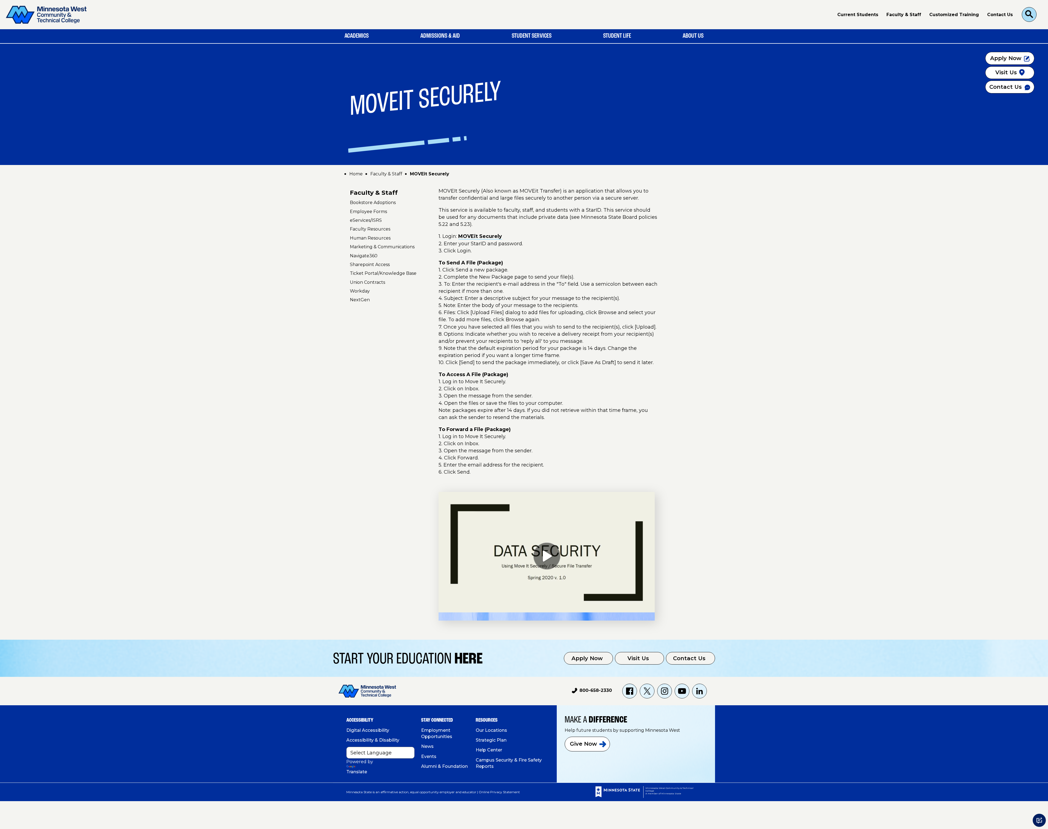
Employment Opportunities (436, 733)
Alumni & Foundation (444, 766)
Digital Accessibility (367, 730)
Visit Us (638, 658)
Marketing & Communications (382, 246)
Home (356, 173)
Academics (356, 36)
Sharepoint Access (370, 264)
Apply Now (587, 658)
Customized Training (954, 14)
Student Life (617, 36)
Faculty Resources (370, 229)
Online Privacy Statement (499, 792)
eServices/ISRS (366, 220)
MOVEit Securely (480, 236)
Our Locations (491, 730)
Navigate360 (363, 255)
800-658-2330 (592, 691)
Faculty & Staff (903, 14)
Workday (360, 291)
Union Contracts (367, 282)
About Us (693, 36)
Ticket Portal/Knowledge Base (383, 273)
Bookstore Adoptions (373, 202)
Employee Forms (368, 211)
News (427, 746)
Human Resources (370, 238)
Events (428, 756)
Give (583, 744)
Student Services (532, 36)
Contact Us (1000, 14)
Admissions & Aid (440, 36)
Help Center (489, 750)
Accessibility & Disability (372, 740)
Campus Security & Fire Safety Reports (509, 763)
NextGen (360, 299)
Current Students (857, 14)
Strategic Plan (491, 740)
